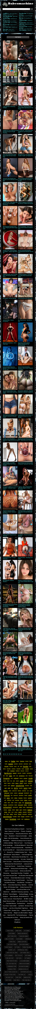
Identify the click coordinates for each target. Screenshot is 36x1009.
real (21, 810)
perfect (19, 790)
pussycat (15, 795)
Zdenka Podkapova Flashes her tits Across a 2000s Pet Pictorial (25, 203)
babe (13, 761)
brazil (19, 814)
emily (12, 798)
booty (7, 814)
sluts (7, 775)
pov (8, 798)
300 (14, 754)
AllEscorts (21, 24)
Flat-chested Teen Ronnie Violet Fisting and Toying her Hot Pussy (25, 463)
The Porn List (22, 974)
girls (21, 766)
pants (20, 812)
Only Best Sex (9, 977)
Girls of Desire (9, 939)
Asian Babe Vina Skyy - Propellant (20, 873)
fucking (22, 761)
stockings (20, 786)
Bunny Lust (12, 950)
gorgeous (22, 776)
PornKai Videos (7, 21)
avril (13, 800)
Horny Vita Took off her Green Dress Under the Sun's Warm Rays (9, 155)
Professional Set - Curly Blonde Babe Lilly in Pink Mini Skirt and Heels (25, 512)
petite (30, 795)
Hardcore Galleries (12, 952)
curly (20, 802)
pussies (16, 763)
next (21, 754)
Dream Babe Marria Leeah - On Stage (21, 878)
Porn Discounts (22, 13)
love (12, 788)
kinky (25, 805)
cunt (12, 812)
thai (23, 802)
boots (15, 805)
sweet (17, 780)
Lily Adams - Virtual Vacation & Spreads (25, 535)
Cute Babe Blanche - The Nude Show (15, 903)
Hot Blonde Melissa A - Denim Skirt (24, 845)
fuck (30, 761)
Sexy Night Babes (12, 944)
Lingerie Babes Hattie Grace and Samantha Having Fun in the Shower (25, 416)
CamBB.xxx (6, 13)
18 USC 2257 (12, 1002)
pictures (22, 770)
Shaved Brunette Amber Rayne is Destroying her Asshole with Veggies (25, 701)
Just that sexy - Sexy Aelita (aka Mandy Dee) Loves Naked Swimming (10, 203)
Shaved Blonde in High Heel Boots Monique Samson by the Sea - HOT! (25, 749)
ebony (13, 809)
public (5, 802)
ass (17, 775)
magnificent (10, 805)
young (31, 768)
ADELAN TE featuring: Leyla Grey (20, 892)
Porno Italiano (27, 947)
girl (18, 766)
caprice (15, 793)
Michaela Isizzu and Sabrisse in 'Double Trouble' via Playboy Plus (25, 155)
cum (32, 816)
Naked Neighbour (22, 933)
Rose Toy (5, 30)
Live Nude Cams (7, 27)
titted (8, 780)
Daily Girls (17, 980)
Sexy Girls (19, 958)
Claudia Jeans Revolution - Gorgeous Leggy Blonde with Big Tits (10, 440)
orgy (22, 819)
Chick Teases (8, 947)
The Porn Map (6, 18)
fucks (6, 763)
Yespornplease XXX (26, 971)
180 (9, 754)
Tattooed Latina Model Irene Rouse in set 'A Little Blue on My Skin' (10, 179)
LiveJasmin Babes (24, 961)
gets (14, 780)
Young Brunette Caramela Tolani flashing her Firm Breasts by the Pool (10, 749)
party (11, 814)
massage (24, 814)
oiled (20, 807)
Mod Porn (8, 980)
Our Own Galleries (18, 825)
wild (9, 788)
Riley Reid (5, 29)
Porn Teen (18, 977)
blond (19, 816)
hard (17, 810)
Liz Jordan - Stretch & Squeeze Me (14, 847)
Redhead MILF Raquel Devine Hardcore (9, 535)
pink (31, 785)
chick (5, 812)
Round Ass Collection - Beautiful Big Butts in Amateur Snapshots (25, 391)
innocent (20, 805)
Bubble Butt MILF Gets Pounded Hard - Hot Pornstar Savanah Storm (10, 275)
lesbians (18, 770)
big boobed (29, 773)
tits (11, 780)
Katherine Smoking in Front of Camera (21, 840)
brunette (9, 768)
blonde (6, 766)
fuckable (15, 816)
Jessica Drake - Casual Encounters (8, 321)
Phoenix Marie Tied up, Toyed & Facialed (14, 880)
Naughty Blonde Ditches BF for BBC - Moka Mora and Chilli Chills (25, 439)
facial (22, 816)
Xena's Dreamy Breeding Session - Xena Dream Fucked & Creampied (25, 368)
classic (5, 809)
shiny (15, 798)
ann (31, 793)
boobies (13, 819)
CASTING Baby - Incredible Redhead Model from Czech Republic (9, 464)
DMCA (6, 1002)
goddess (30, 814)
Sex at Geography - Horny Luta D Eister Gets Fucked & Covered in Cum (25, 227)
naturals (19, 773)
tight (12, 778)
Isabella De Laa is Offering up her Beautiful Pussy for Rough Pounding (10, 131)
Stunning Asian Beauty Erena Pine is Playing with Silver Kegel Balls (10, 227)
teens (4, 768)
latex (6, 791)
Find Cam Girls (26, 980)
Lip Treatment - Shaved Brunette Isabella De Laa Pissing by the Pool (25, 131)
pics (30, 763)
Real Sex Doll (6, 24)
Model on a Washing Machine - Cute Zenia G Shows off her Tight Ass (25, 581)
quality (18, 819)
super (31, 790)
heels (24, 807)
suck (9, 785)
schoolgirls (15, 807)
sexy (6, 761)
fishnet (7, 795)
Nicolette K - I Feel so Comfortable (18, 836)
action (15, 812)
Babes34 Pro (27, 977)
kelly (9, 802)
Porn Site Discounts (7, 16)
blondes (11, 766)
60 (5, 754)
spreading (21, 795)
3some (20, 798)
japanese (30, 805)
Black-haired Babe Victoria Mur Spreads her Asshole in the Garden (10, 653)
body (8, 770)
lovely (26, 780)
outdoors (27, 819)
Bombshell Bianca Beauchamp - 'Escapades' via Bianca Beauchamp (10, 605)
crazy (9, 810)
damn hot (14, 790)
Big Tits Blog (18, 955)
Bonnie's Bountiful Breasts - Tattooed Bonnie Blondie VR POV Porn (25, 251)
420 (18, 754)
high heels (29, 807)
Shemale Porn (12, 969)
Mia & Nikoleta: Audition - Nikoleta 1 (8, 581)
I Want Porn (9, 930)
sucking (30, 783)
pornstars (26, 763)
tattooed (6, 793)
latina (25, 800)
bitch (29, 788)
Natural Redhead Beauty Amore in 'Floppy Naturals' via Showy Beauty (25, 179)
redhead (16, 778)
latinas (29, 800)
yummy (30, 798)
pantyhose (7, 817)
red (28, 790)
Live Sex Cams (6, 22)
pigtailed (25, 812)
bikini (30, 810)
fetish (5, 805)
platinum (30, 812)
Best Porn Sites (12, 936)
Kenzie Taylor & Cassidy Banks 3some (10, 61)
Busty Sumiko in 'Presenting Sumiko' (23, 861)
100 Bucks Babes (23, 936)
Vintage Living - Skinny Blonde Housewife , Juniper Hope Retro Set (10, 251)
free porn (31, 775)
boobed (24, 773)
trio (4, 814)
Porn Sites (12, 941)
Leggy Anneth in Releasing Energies (9, 107)
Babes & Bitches (22, 941)
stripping (25, 809)
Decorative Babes (24, 966)
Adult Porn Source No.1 (11, 971)
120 (7, 754)
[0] (3, 754)
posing (21, 778)
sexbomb (9, 800)
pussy (10, 764)
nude (30, 778)
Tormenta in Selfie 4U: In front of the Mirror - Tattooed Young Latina (10, 488)
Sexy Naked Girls (25, 952)
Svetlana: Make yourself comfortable (23, 84)
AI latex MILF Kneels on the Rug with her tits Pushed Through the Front (25, 677)
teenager (17, 800)
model (27, 769)
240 (12, 754)
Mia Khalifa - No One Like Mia (9, 298)
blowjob (28, 803)
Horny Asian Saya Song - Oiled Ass (17, 885)
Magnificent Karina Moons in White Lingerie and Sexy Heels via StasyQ (25, 653)
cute (22, 781)
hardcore (8, 773)
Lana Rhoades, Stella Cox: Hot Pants (10, 84)
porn (27, 775)
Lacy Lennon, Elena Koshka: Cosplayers (24, 61)
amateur (14, 768)
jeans (17, 783)
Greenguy (28, 939)
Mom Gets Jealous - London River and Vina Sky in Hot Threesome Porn (9, 701)
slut (4, 775)
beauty (9, 783)
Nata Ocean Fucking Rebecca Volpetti (14, 829)
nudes (4, 780)
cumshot (27, 816)
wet (5, 788)
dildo (9, 812)
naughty (21, 788)
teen (30, 766)
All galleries (17, 922)
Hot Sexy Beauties (11, 963)
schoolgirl (7, 807)
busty (15, 766)
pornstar (21, 763)
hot (9, 761)
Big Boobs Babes (24, 944)
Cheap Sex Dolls (23, 20)
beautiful (19, 768)
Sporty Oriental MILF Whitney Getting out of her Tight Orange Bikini (25, 725)
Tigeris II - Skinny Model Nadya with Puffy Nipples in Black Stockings (25, 488)
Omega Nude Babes (24, 963)
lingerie (6, 778)
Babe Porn (18, 930)
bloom (21, 800)
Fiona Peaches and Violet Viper (25, 298)
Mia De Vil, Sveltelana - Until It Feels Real (9, 343)
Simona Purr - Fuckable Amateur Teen (17, 852)
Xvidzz (30, 974)
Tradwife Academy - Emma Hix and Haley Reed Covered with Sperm (25, 275)
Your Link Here (23, 30)
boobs (25, 766)
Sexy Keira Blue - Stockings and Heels (25, 558)
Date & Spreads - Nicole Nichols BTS (19, 896)
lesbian (12, 771)
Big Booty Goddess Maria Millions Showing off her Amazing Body (24, 344)
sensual (20, 793)
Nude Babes (12, 933)
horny (23, 768)
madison (24, 790)
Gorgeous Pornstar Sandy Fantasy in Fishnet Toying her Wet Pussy (9, 512)
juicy (25, 788)
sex (10, 776)
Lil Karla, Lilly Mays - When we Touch (13, 843)
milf (5, 800)
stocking (27, 785)
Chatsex (5, 14)
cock (14, 775)
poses (25, 778)
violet (12, 802)
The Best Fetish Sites (10, 974)
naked (13, 783)
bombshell (26, 793)
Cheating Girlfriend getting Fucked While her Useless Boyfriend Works (24, 605)
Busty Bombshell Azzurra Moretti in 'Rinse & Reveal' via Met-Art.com (9, 368)
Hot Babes (27, 930)
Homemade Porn (11, 966)
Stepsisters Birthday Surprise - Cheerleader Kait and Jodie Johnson (25, 629)
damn (10, 790)
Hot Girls (17, 947)
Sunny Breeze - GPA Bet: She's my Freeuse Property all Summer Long (10, 725)
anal (5, 798)
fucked (26, 761)
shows (15, 802)
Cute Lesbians (9, 955)
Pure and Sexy (10, 958)
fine (11, 795)
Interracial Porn (22, 950)
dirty (16, 788)
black (5, 783)
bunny (7, 819)
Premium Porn (22, 22)
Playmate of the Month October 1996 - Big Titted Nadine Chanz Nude (10, 677)
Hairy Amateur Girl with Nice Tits (20, 857)
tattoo (11, 793)
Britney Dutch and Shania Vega (19, 868)
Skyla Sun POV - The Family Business (17, 915)
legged (15, 814)
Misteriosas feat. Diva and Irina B (13, 864)
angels (25, 783)
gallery (13, 785)
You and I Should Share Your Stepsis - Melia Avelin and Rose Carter (10, 392)
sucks (5, 785)
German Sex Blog (23, 969)
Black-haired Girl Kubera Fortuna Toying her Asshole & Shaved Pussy (10, 416)
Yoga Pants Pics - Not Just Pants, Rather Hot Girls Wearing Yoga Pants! (10, 629)
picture (27, 770)
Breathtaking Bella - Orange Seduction (9, 558)
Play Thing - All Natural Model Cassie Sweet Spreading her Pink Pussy (25, 108)
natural (14, 773)
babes (17, 761)
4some (25, 798)
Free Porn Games (23, 26)
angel (21, 783)
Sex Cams (21, 15)
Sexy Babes (28, 955)
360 (16, 754)
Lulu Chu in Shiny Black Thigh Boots (18, 908)
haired (25, 795)
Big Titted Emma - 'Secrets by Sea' (25, 321)
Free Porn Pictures (12, 961)
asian (30, 781)
